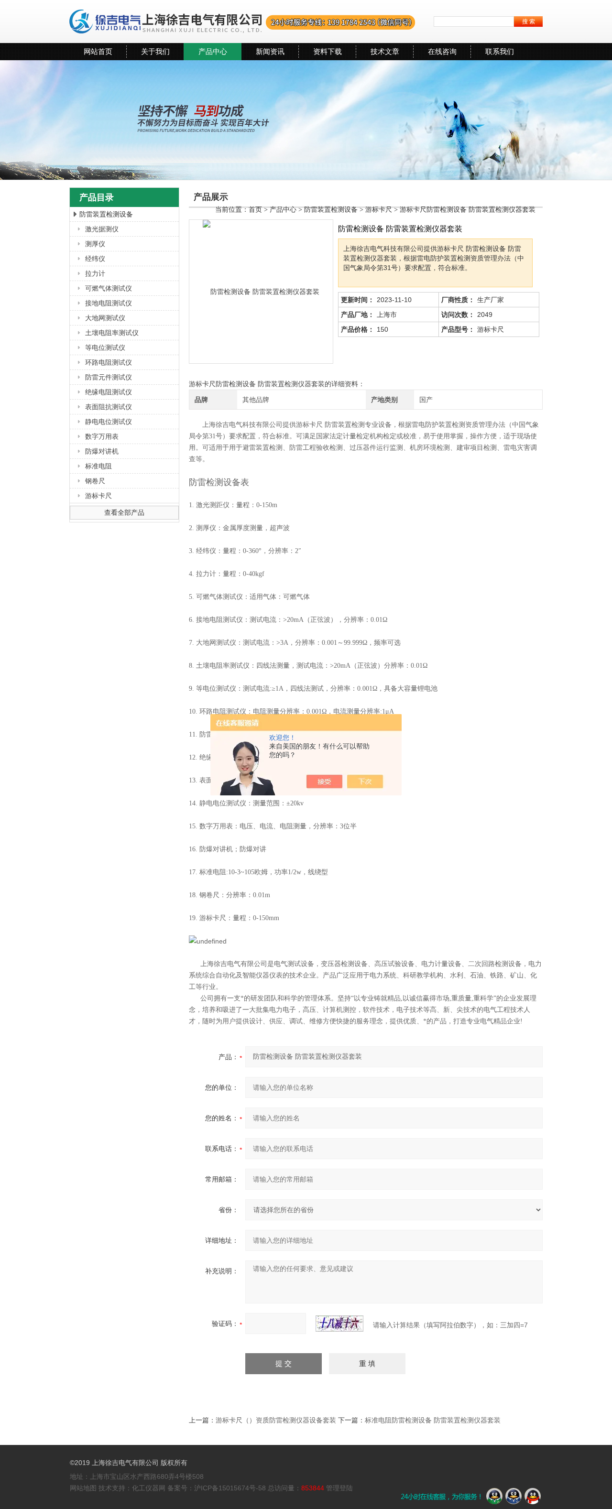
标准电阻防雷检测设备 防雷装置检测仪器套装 (433, 1420)
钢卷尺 (95, 481)
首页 (255, 209)
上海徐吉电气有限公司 (242, 21)
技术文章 (385, 51)
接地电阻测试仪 (108, 303)
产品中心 (212, 51)
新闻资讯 (270, 51)
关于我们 (155, 51)
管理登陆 (339, 1488)
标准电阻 (98, 466)
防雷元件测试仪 (108, 377)
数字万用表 (102, 436)
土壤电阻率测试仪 (112, 333)
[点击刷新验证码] (339, 1323)
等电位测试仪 (105, 347)
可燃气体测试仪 (108, 288)
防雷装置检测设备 (106, 214)
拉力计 (95, 273)
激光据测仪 (102, 229)
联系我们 (499, 51)
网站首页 (98, 51)
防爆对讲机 (102, 451)
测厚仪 (95, 244)
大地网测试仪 (105, 318)
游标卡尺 (98, 495)
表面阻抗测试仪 (108, 407)
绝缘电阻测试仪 (108, 392)
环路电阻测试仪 (108, 362)
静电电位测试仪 (108, 421)
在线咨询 (442, 51)
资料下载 (327, 51)
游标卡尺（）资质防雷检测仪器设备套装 (276, 1420)
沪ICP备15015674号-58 (230, 1488)
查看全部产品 (124, 512)
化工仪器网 (148, 1488)
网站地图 (83, 1488)
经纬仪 (95, 258)
